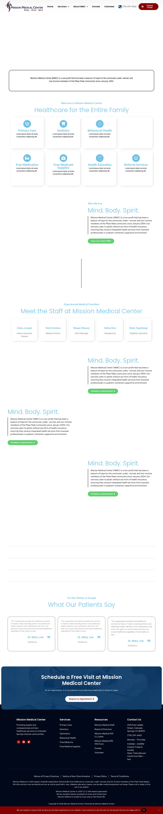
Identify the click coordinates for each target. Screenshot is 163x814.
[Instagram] (19, 742)
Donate (96, 6)
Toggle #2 (16, 553)
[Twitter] (29, 742)
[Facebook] (24, 742)
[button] (63, 7)
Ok (144, 810)
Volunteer (109, 6)
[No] (159, 810)
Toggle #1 (16, 542)
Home (50, 6)
